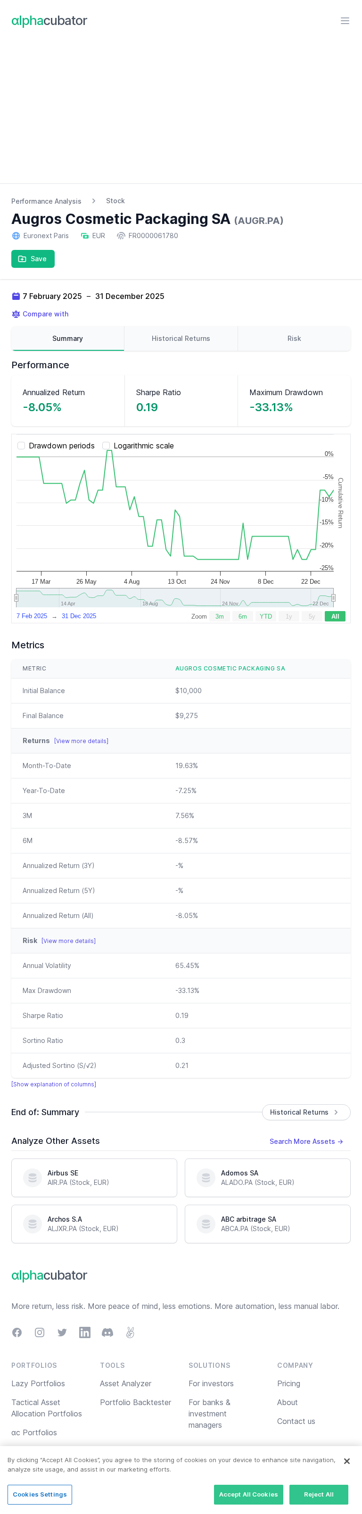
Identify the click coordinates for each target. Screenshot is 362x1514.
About (287, 1402)
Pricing (288, 1383)
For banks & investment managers (209, 1414)
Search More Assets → (306, 1141)
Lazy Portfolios (38, 1383)
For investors (211, 1383)
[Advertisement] (181, 113)
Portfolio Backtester (135, 1402)
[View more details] (81, 741)
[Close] (347, 1461)
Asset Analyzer (125, 1383)
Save (39, 259)
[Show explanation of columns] (53, 1084)
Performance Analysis (46, 201)
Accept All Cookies (248, 1494)
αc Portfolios (34, 1432)
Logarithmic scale (144, 445)
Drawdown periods (62, 445)
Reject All (319, 1494)
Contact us (296, 1421)
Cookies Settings (40, 1494)
